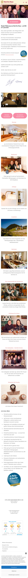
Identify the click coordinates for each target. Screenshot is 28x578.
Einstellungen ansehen (14, 574)
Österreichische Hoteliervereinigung (9, 546)
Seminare (14, 249)
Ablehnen (14, 571)
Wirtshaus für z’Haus (14, 313)
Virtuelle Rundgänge (7, 115)
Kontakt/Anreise (14, 513)
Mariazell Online (5, 545)
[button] (26, 553)
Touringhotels (5, 548)
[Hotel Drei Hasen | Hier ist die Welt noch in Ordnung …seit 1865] (2, 2)
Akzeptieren (14, 567)
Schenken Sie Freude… (14, 382)
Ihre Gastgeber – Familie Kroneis (14, 347)
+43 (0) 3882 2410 (14, 511)
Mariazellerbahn (9, 54)
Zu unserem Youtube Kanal (20, 115)
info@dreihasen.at (15, 510)
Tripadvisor (4, 550)
